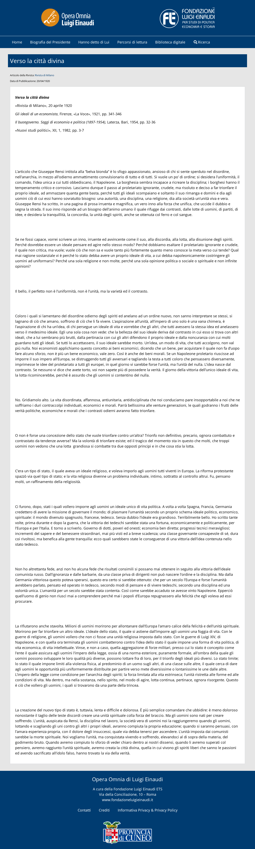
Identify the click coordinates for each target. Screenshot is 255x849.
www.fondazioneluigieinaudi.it (127, 799)
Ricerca (204, 42)
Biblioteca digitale (170, 42)
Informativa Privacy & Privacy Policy (148, 810)
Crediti (104, 810)
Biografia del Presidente (50, 42)
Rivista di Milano (44, 75)
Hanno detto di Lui (93, 42)
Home (17, 42)
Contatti (84, 810)
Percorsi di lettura (132, 42)
